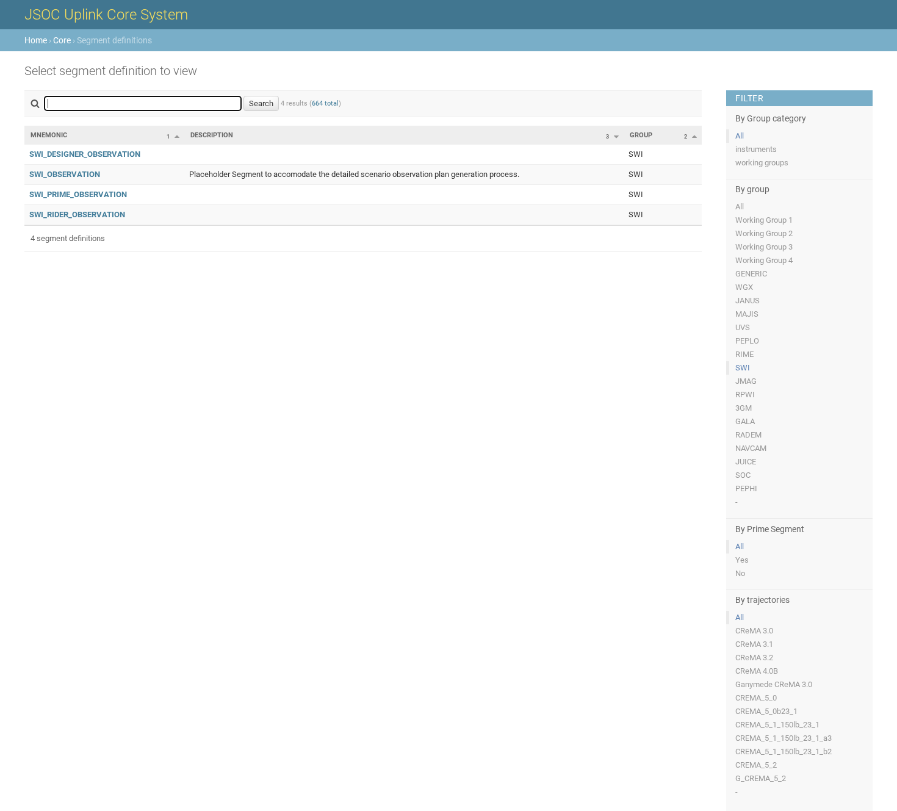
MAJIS (746, 314)
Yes (742, 559)
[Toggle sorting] (177, 136)
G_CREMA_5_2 (760, 778)
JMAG (746, 381)
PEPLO (747, 340)
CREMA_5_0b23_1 (766, 711)
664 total (325, 103)
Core (62, 40)
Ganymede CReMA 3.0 (773, 684)
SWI (742, 367)
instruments (756, 149)
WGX (744, 287)
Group (641, 135)
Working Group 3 (764, 246)
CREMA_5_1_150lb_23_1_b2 (783, 751)
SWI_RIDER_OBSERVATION (77, 214)
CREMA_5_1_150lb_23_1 (777, 724)
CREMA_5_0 (756, 697)
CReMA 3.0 (754, 630)
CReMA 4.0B (756, 671)
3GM (743, 408)
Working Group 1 (764, 220)
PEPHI (746, 488)
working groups (761, 162)
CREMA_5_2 (756, 765)
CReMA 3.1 (754, 644)
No (740, 573)
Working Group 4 (764, 260)
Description (211, 135)
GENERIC (751, 273)
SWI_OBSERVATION (64, 174)
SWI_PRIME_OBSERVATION (78, 194)
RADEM (748, 434)
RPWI (745, 394)
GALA (745, 421)
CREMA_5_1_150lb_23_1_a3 (783, 738)
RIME (744, 354)
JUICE (745, 461)
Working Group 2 (764, 233)
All (739, 135)
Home (35, 40)
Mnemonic (49, 135)
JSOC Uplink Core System (106, 14)
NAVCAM (750, 448)
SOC (743, 475)
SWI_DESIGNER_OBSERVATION (84, 154)
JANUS (747, 300)
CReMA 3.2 (754, 657)
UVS (742, 327)
